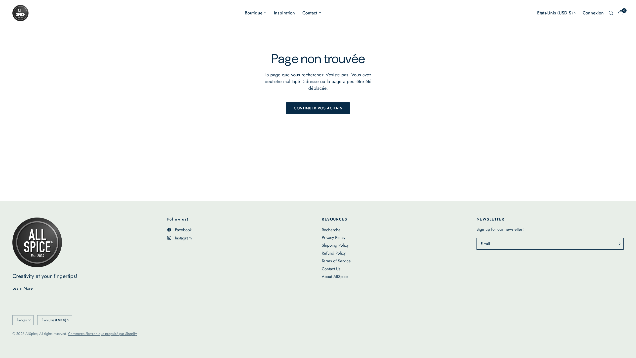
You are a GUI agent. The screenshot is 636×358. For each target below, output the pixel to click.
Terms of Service (336, 261)
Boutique (254, 13)
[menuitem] (255, 13)
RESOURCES (334, 219)
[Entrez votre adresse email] (619, 244)
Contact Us (331, 269)
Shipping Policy (335, 245)
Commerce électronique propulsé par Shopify (102, 333)
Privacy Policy (333, 237)
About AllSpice (335, 276)
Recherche (331, 230)
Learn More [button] (22, 288)
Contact (309, 13)
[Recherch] (611, 13)
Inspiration (284, 13)
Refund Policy (334, 253)
